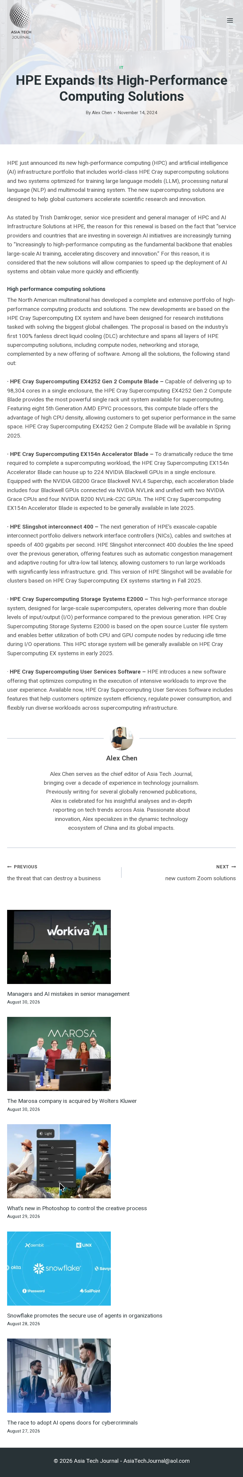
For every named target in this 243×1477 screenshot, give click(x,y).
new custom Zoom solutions (200, 873)
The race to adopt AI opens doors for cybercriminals (72, 1422)
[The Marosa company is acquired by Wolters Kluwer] (121, 1054)
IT (121, 67)
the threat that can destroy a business (54, 873)
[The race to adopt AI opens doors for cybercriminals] (121, 1376)
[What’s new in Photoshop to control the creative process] (121, 1161)
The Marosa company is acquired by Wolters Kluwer (72, 1101)
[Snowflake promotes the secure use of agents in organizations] (121, 1269)
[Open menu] (230, 20)
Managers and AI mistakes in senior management (68, 993)
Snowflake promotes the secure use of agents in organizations (84, 1315)
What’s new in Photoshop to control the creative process (77, 1208)
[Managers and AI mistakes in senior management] (121, 947)
